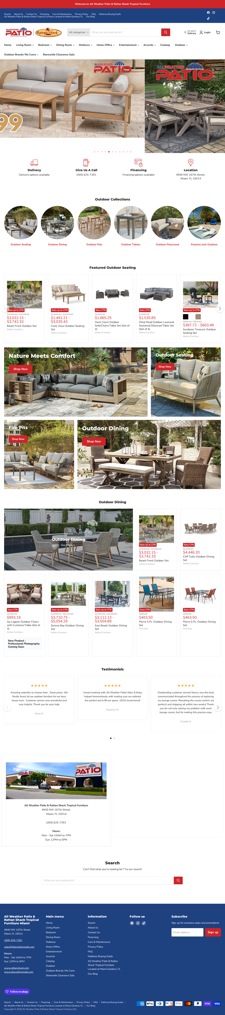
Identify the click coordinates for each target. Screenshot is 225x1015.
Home (7, 45)
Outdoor (180, 45)
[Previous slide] (9, 100)
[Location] (191, 158)
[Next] (220, 297)
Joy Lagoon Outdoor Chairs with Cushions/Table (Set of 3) (23, 614)
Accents (148, 45)
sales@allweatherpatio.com (19, 935)
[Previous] (5, 297)
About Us (18, 14)
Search (7, 14)
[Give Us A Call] (86, 158)
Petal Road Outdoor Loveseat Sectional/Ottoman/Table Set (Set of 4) (156, 314)
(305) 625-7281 (13, 929)
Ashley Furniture (15, 318)
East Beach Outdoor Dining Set (111, 616)
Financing (44, 14)
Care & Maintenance (62, 14)
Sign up (213, 921)
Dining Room (64, 45)
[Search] (165, 32)
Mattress (84, 45)
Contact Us (31, 14)
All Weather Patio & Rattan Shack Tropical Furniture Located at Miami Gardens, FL (43, 16)
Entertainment (128, 45)
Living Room (24, 45)
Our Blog (90, 16)
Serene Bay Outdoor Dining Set (67, 616)
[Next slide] (216, 100)
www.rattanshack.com (16, 956)
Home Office (105, 45)
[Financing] (138, 158)
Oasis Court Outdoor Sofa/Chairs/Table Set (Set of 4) (112, 314)
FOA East (143, 617)
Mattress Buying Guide (110, 14)
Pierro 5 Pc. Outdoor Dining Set (155, 612)
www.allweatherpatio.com (18, 960)
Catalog (165, 45)
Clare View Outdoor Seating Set (67, 316)
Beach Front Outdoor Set (22, 315)
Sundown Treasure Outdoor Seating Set (199, 319)
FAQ (94, 14)
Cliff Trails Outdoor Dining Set (198, 547)
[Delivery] (34, 158)
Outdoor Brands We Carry (20, 54)
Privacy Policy (81, 14)
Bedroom (44, 45)
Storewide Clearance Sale (59, 54)
